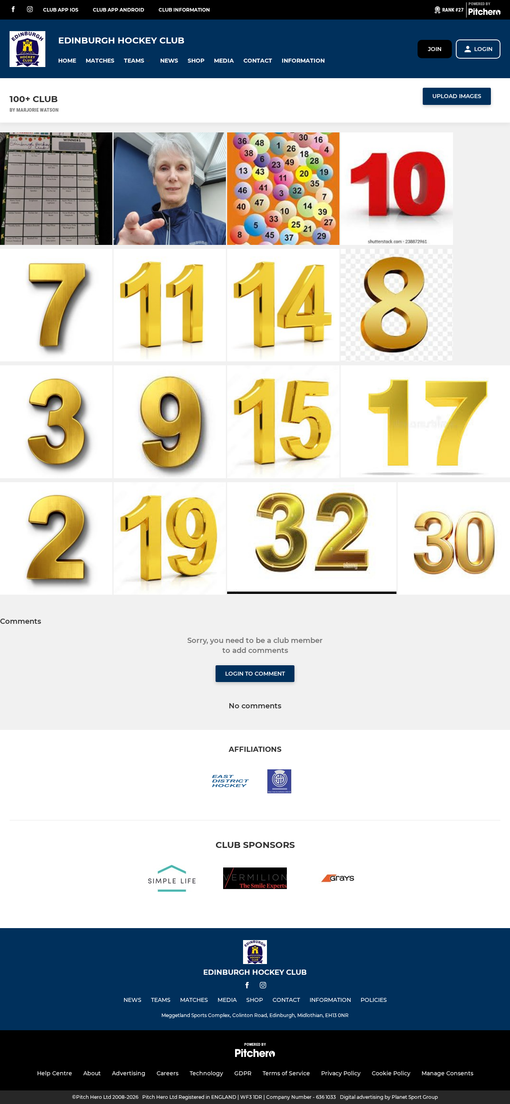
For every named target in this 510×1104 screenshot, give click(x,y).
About (92, 1073)
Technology (206, 1073)
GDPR (242, 1073)
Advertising (128, 1073)
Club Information (184, 10)
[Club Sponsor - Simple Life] (172, 880)
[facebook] (13, 10)
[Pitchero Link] (484, 13)
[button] (67, 61)
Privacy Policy (341, 1073)
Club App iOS (60, 10)
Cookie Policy (391, 1073)
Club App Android (118, 10)
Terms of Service (286, 1073)
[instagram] (29, 10)
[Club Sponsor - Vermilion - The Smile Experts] (255, 880)
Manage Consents (447, 1073)
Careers (167, 1073)
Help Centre (54, 1073)
